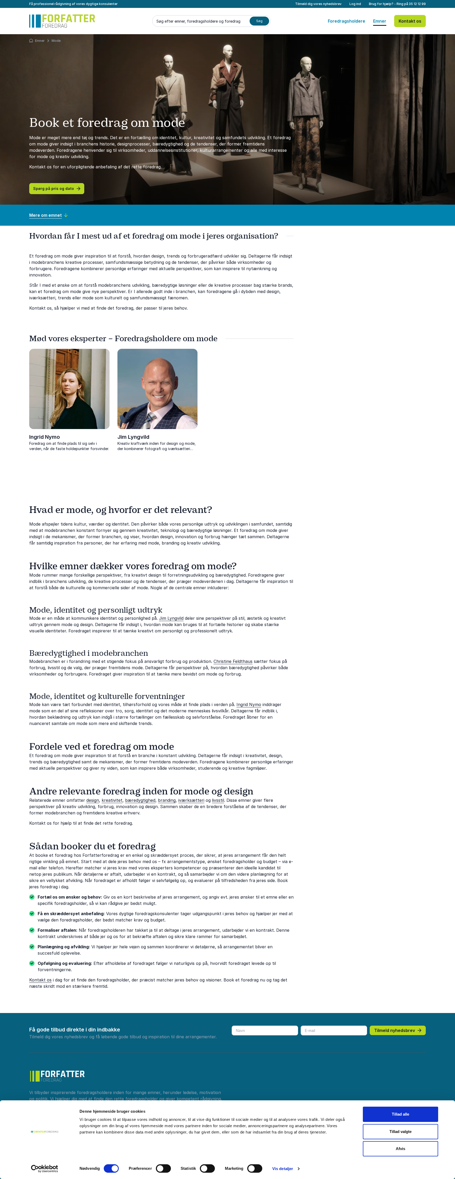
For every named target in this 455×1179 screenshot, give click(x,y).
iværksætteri (191, 800)
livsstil (218, 800)
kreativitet (112, 800)
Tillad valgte (400, 1131)
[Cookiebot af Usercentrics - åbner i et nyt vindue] (45, 1169)
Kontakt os (410, 21)
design (92, 800)
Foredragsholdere (346, 21)
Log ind (355, 4)
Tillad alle (400, 1114)
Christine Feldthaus (233, 661)
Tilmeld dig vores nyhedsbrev (318, 4)
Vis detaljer (282, 1168)
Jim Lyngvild (133, 437)
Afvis (400, 1148)
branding (167, 800)
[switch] (163, 1168)
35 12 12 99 (417, 4)
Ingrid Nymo (44, 437)
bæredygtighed (140, 800)
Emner (379, 21)
